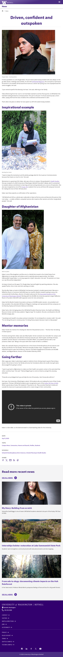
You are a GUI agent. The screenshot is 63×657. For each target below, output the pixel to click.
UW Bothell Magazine (38, 81)
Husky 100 (25, 187)
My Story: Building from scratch (17, 508)
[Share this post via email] (11, 460)
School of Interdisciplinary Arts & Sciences (14, 453)
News (4, 6)
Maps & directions (8, 621)
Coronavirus (14, 445)
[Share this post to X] (7, 460)
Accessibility (6, 627)
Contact (4, 615)
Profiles (32, 445)
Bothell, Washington (10, 607)
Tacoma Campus (7, 645)
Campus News (6, 445)
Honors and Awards (24, 445)
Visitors (4, 618)
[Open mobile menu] (59, 2)
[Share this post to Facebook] (4, 460)
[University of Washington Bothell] (7, 2)
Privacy (4, 632)
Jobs (3, 624)
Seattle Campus (7, 641)
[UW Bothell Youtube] (40, 649)
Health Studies (55, 181)
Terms (4, 638)
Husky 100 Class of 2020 (51, 383)
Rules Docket (6, 635)
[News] (2, 11)
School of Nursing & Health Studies (36, 453)
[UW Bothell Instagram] (22, 649)
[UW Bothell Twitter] (36, 649)
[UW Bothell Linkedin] (26, 649)
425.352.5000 (8, 610)
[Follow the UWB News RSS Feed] (15, 460)
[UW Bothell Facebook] (31, 649)
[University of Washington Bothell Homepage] (31, 605)
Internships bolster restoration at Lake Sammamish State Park (31, 545)
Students (37, 445)
